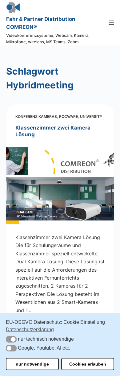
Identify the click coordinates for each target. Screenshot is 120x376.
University (91, 116)
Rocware (68, 116)
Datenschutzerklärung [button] (30, 329)
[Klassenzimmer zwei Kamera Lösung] (60, 183)
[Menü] (111, 22)
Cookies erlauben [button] (87, 364)
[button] (11, 339)
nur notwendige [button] (32, 364)
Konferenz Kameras (36, 116)
